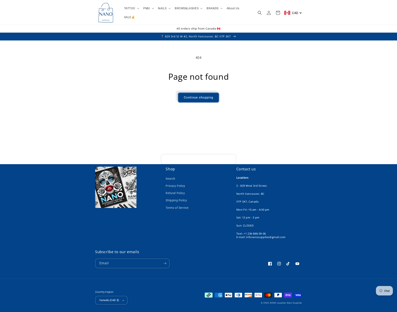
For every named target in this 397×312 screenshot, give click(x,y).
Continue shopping (198, 97)
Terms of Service (177, 207)
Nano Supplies (294, 303)
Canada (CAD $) (109, 300)
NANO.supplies (278, 303)
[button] (131, 8)
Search (170, 178)
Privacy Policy (175, 185)
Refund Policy (175, 193)
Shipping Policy (176, 200)
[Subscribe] (231, 159)
